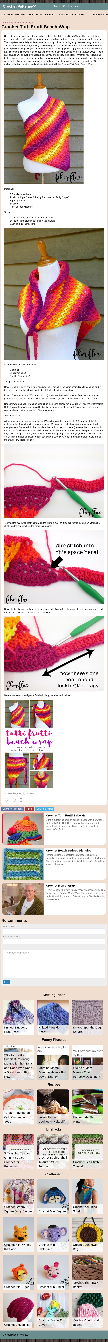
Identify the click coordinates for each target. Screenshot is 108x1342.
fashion (30, 793)
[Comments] (14, 800)
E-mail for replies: (11, 936)
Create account (70, 6)
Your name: (8, 926)
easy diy (21, 793)
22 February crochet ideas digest (17, 22)
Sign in (56, 6)
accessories (10, 793)
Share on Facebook (12, 809)
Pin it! (29, 809)
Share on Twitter (45, 809)
